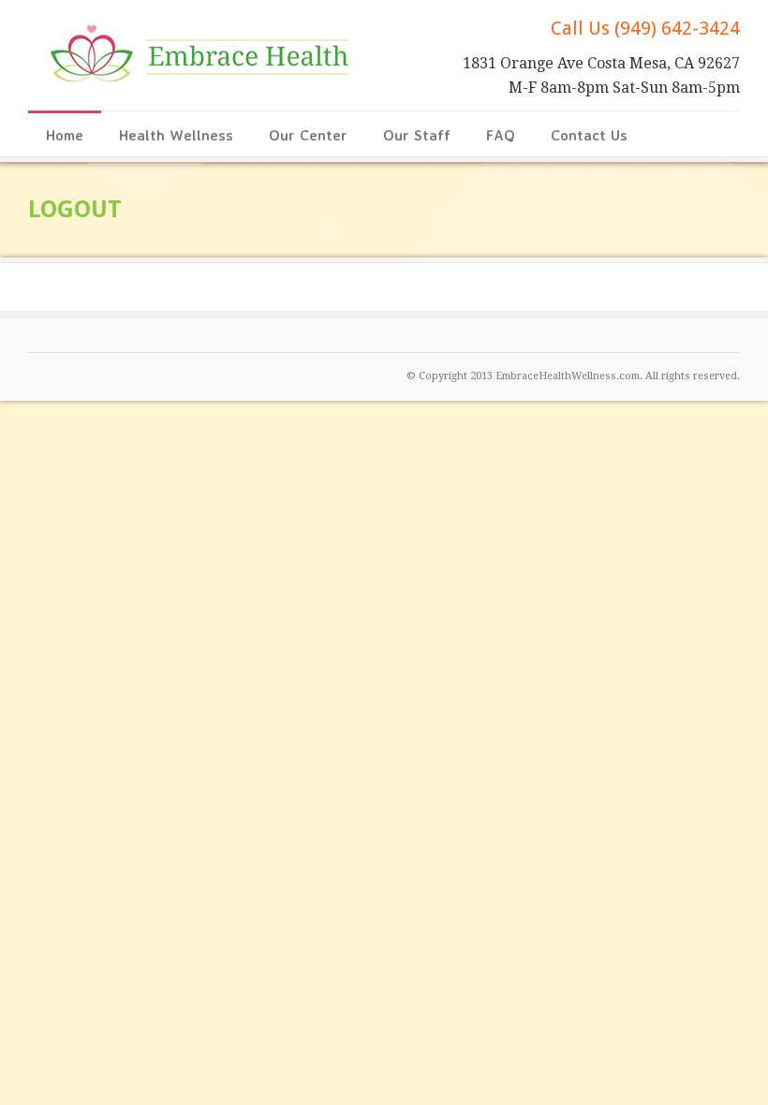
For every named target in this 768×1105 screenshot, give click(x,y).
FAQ (500, 134)
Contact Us (589, 134)
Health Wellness (176, 134)
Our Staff (416, 134)
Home (64, 134)
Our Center (308, 134)
